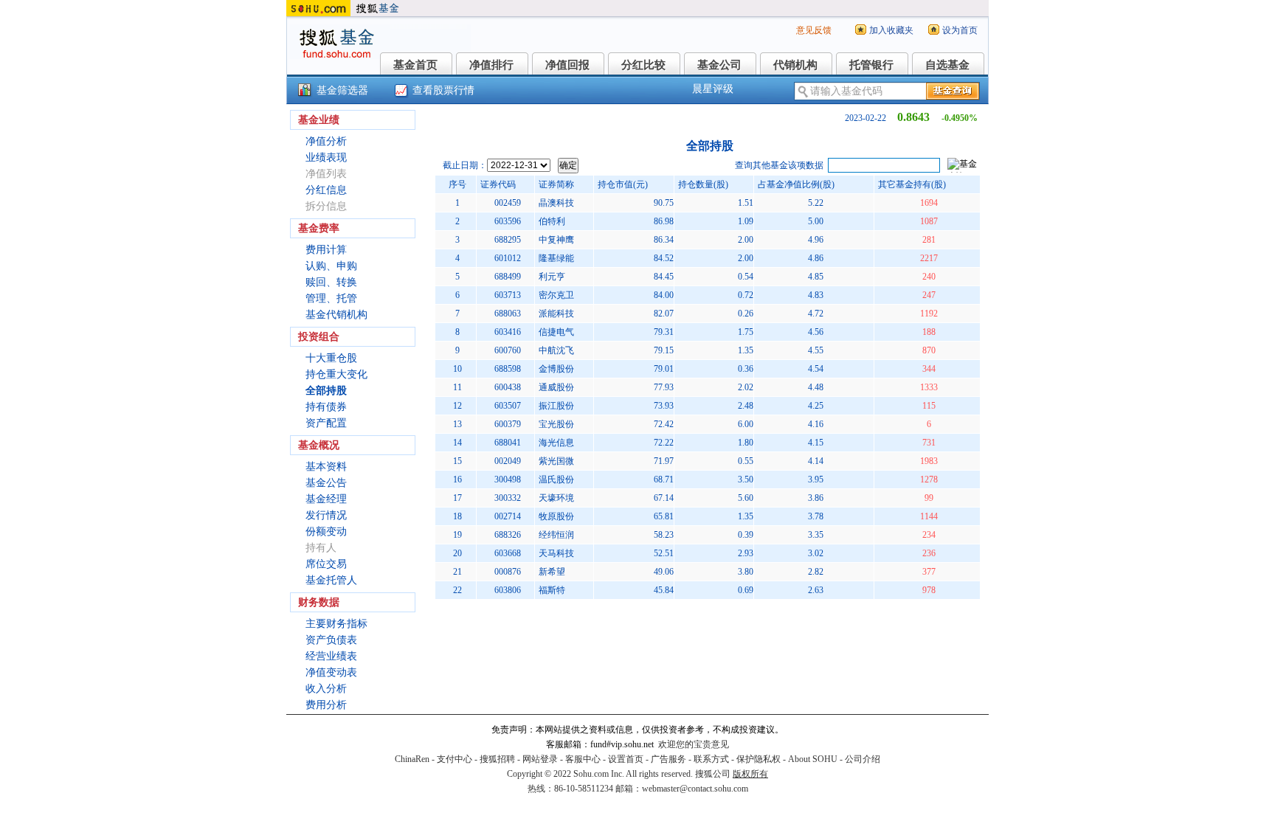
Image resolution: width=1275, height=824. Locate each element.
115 (929, 406)
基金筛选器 (342, 90)
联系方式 (711, 759)
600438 (507, 387)
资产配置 (326, 423)
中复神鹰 (556, 240)
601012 (507, 258)
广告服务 (668, 759)
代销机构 (795, 65)
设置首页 (625, 759)
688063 (507, 313)
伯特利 (552, 221)
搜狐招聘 (497, 759)
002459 (507, 203)
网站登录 (540, 759)
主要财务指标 (336, 623)
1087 (929, 221)
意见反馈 (814, 30)
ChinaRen (412, 759)
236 (929, 553)
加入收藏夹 (891, 30)
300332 (507, 498)
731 (929, 442)
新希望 (552, 572)
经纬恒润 (556, 535)
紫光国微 (556, 461)
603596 (507, 221)
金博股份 (556, 369)
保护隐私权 (758, 759)
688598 (507, 369)
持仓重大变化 (336, 374)
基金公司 (719, 65)
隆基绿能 (556, 258)
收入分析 (326, 688)
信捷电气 (556, 332)
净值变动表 (331, 672)
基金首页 (415, 65)
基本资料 (326, 466)
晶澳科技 (556, 203)
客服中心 (583, 759)
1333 (929, 387)
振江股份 (556, 406)
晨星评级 (712, 88)
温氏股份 (556, 479)
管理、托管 (331, 298)
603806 (507, 590)
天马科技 (556, 553)
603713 (507, 295)
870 (929, 350)
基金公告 (326, 482)
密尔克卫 (556, 295)
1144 (929, 516)
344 (929, 369)
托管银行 (871, 65)
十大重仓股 (331, 358)
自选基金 (947, 65)
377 (929, 572)
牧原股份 (556, 516)
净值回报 (567, 65)
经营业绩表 (331, 656)
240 (929, 276)
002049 (507, 461)
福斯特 (552, 590)
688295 (507, 240)
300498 (507, 479)
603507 (507, 406)
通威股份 (556, 387)
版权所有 (750, 774)
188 (929, 332)
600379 (507, 424)
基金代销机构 (336, 314)
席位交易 (326, 563)
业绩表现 (326, 157)
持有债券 (326, 406)
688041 (507, 442)
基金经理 (326, 499)
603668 (507, 553)
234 (929, 535)
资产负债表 (331, 639)
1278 (929, 479)
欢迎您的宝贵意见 (693, 744)
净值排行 (491, 65)
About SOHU (812, 759)
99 (929, 498)
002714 (507, 516)
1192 (929, 313)
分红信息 (326, 189)
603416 (507, 332)
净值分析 (326, 141)
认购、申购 (331, 265)
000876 (507, 572)
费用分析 (326, 704)
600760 (507, 350)
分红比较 (643, 65)
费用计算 (326, 249)
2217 (929, 258)
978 (929, 590)
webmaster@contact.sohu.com (695, 788)
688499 (507, 276)
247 (929, 295)
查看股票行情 (443, 90)
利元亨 (552, 276)
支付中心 (454, 759)
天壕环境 (556, 498)
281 (929, 240)
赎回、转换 (331, 282)
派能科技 (556, 313)
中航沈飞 (556, 350)
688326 (507, 535)
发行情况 (326, 515)
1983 (929, 461)
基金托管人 (331, 580)
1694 (929, 203)
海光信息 (556, 442)
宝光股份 (556, 424)
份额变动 (326, 531)
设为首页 (960, 30)
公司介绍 (862, 759)
